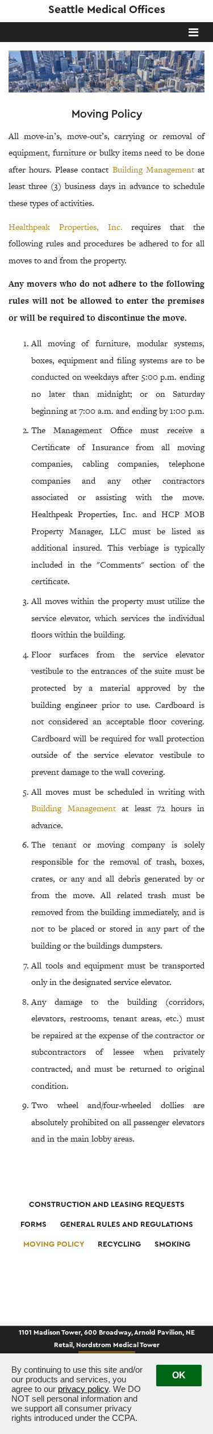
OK (179, 1375)
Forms (33, 1224)
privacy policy (83, 1389)
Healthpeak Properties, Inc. (66, 227)
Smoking (172, 1244)
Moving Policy (53, 1244)
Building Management (153, 169)
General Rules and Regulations (126, 1224)
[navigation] (193, 33)
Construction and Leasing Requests (107, 1205)
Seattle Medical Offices (106, 9)
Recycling (119, 1244)
